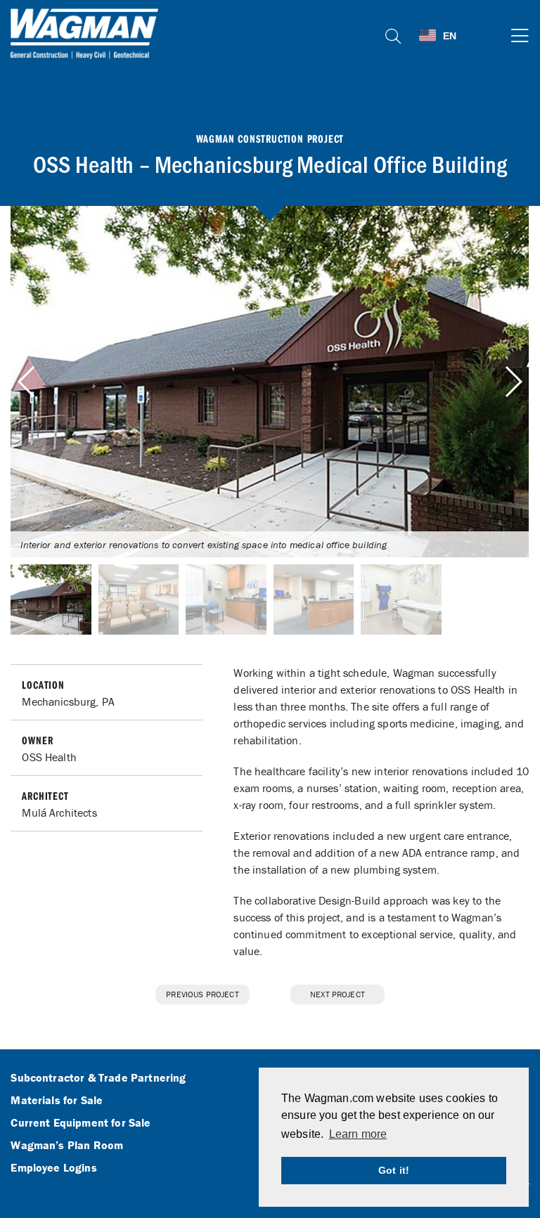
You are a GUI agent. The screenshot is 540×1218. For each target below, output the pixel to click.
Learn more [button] (358, 1134)
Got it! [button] (393, 1170)
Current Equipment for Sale (80, 1123)
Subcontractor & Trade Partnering (98, 1078)
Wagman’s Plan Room (67, 1145)
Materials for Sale (57, 1100)
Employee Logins (53, 1168)
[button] (512, 381)
